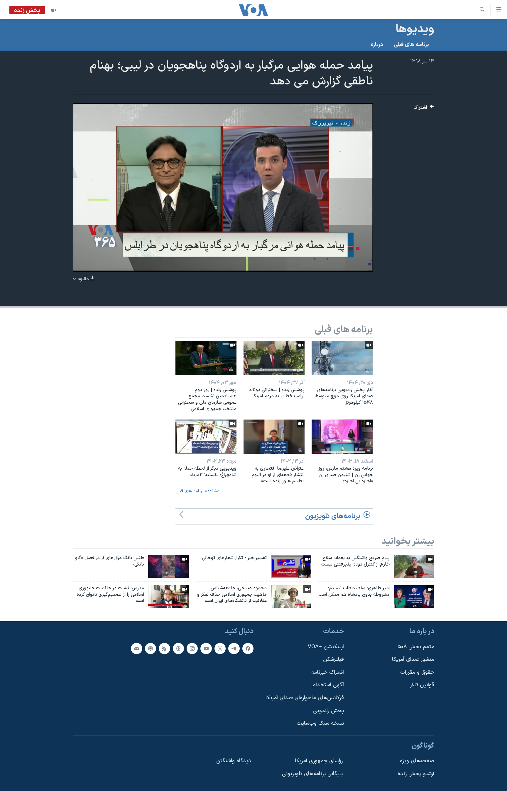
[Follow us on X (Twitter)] (220, 648)
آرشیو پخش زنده (416, 774)
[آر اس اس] (164, 648)
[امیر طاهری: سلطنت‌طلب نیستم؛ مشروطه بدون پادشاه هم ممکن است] (414, 596)
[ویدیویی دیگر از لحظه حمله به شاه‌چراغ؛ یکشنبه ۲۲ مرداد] (205, 437)
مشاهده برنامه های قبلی (197, 491)
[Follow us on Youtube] (206, 648)
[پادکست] (150, 648)
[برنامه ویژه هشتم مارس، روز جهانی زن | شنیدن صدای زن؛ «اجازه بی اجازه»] (342, 437)
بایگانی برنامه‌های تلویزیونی (312, 774)
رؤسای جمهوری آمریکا (319, 761)
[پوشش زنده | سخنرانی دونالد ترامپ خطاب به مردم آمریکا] (274, 358)
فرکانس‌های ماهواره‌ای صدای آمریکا (305, 698)
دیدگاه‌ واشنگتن (233, 761)
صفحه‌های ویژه (417, 761)
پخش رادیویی (328, 711)
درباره (377, 45)
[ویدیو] (53, 10)
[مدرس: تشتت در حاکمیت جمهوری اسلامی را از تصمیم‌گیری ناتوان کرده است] (168, 596)
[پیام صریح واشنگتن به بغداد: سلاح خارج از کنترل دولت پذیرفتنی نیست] (414, 566)
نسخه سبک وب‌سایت (320, 724)
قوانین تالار (422, 685)
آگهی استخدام (328, 685)
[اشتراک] (136, 648)
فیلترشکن (333, 660)
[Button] (424, 109)
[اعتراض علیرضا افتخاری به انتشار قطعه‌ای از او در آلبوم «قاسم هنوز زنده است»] (274, 437)
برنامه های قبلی (411, 45)
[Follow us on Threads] (178, 648)
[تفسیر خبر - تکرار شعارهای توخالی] (291, 566)
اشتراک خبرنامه (327, 672)
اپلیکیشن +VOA (326, 647)
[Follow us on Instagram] (192, 648)
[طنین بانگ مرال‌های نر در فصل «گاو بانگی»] (168, 566)
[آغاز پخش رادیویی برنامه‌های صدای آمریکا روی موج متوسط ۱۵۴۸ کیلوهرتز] (342, 358)
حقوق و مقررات (417, 672)
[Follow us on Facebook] (248, 648)
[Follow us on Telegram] (233, 648)
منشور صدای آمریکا (413, 660)
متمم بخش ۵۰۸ (416, 647)
